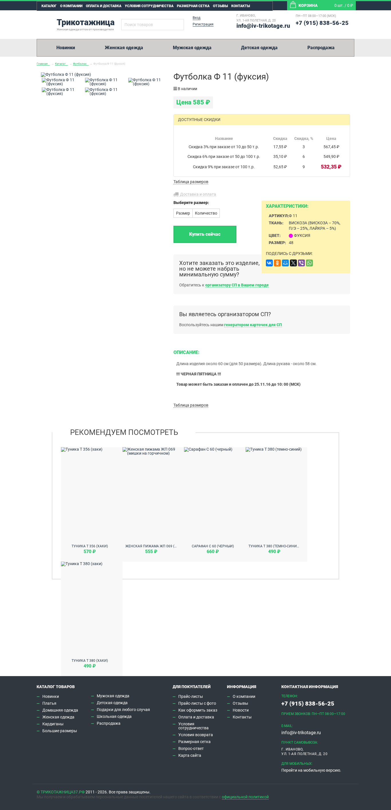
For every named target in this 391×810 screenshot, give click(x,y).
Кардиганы (53, 724)
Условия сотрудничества (149, 6)
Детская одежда (259, 47)
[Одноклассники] (277, 263)
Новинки (65, 47)
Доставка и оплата (198, 194)
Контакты (240, 6)
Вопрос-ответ (191, 748)
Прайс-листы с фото (197, 703)
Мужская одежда (192, 47)
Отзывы (220, 6)
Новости (241, 710)
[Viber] (301, 263)
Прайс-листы (190, 696)
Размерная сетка (193, 6)
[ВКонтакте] (269, 263)
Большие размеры (59, 731)
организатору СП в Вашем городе (237, 285)
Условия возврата (195, 735)
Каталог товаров (56, 687)
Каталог (49, 6)
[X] (293, 263)
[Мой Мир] (285, 263)
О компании (71, 6)
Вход (196, 18)
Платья (49, 703)
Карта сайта (189, 755)
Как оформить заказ (197, 710)
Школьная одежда (114, 716)
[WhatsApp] (309, 263)
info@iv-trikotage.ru (263, 25)
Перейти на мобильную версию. (311, 770)
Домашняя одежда (60, 710)
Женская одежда (124, 47)
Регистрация (203, 24)
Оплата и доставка (103, 6)
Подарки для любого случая (123, 710)
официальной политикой (245, 797)
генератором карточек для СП (253, 324)
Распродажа (321, 47)
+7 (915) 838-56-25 (322, 22)
